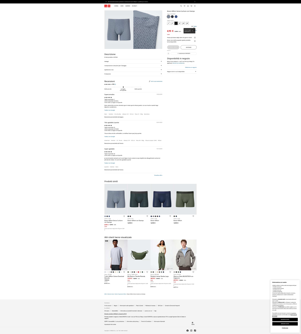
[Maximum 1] (177, 47)
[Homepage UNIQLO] (107, 6)
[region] (285, 306)
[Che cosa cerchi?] (181, 6)
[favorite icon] (124, 272)
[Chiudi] (192, 30)
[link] (152, 1)
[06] (168, 16)
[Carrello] (191, 6)
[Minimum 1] (169, 47)
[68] (176, 16)
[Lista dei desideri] (184, 6)
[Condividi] (168, 53)
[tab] (116, 6)
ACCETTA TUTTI (285, 319)
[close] (106, 1)
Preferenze (285, 328)
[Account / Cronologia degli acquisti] (188, 6)
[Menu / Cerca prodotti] (195, 6)
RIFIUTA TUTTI (285, 324)
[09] (172, 16)
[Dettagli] (195, 41)
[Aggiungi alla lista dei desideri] (124, 216)
